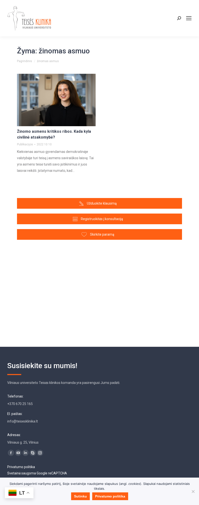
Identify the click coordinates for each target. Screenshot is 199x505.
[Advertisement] (99, 291)
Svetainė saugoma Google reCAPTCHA (37, 473)
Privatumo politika (21, 467)
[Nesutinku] (193, 491)
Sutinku (80, 496)
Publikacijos (25, 144)
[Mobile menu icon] (189, 18)
